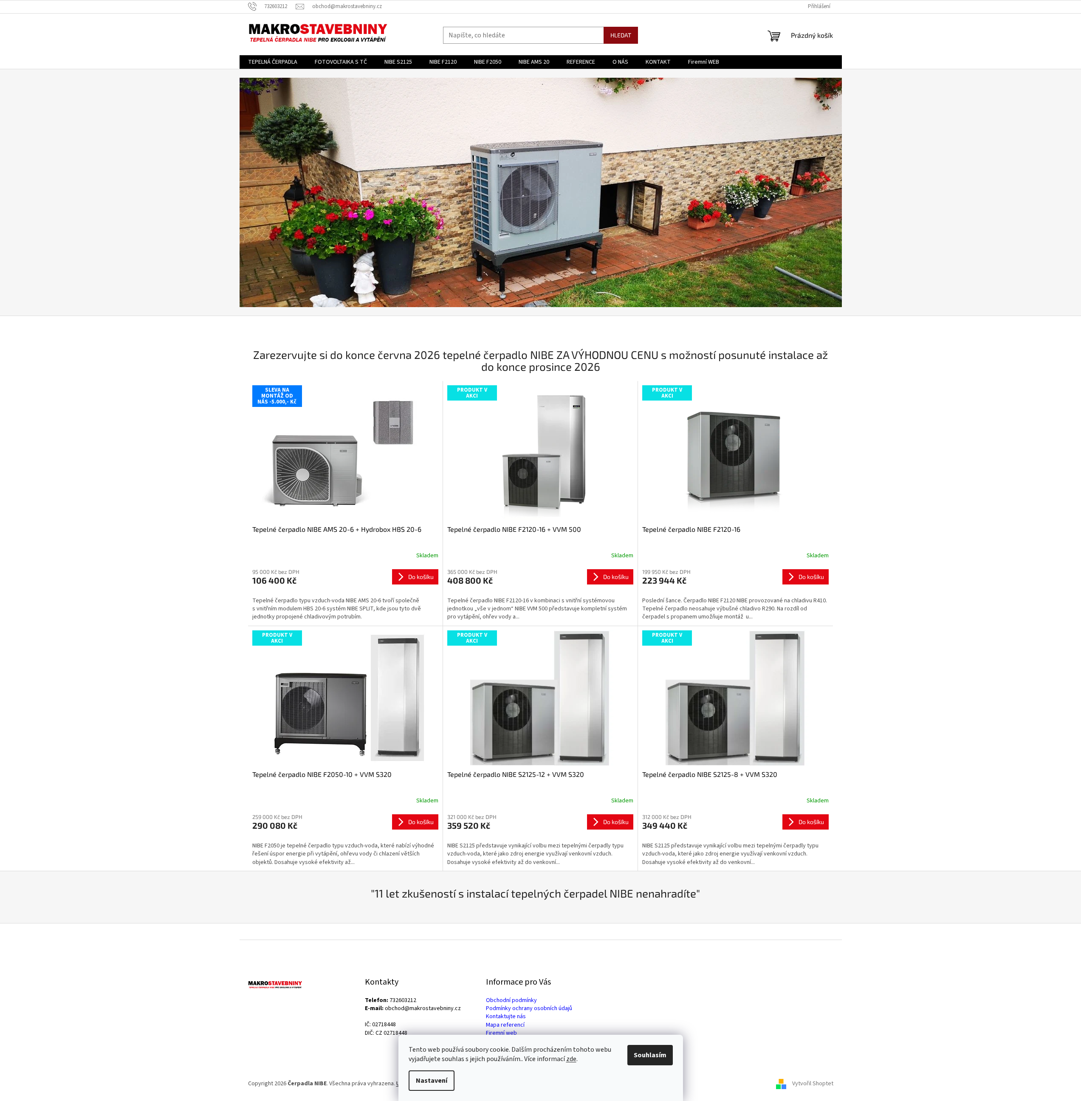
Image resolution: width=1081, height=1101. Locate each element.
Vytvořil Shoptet (812, 1083)
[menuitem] (273, 62)
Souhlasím (650, 1055)
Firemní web (501, 1033)
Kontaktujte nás (506, 1017)
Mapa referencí (505, 1025)
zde (571, 1059)
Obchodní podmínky (511, 1001)
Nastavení (431, 1080)
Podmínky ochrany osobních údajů (529, 1009)
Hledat (620, 35)
